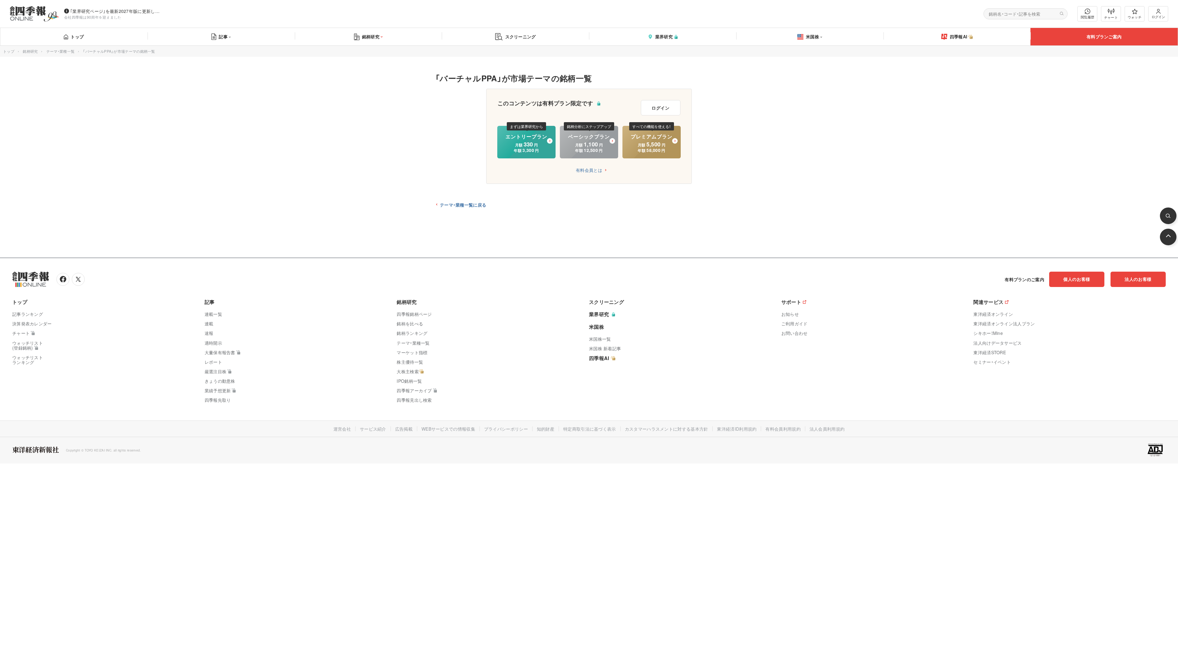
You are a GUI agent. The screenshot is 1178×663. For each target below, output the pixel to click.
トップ (77, 36)
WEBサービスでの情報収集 (448, 429)
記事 (223, 36)
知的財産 (545, 429)
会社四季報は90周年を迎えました (92, 17)
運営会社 (342, 429)
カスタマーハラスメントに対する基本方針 (666, 429)
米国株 (812, 36)
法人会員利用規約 (827, 429)
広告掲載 (404, 429)
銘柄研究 (370, 36)
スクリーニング (520, 36)
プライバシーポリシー (506, 429)
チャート (1111, 17)
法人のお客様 (1138, 279)
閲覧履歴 (1087, 16)
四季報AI (959, 36)
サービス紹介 (373, 429)
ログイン (1158, 16)
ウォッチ (1134, 16)
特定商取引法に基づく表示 (589, 429)
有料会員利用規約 (782, 429)
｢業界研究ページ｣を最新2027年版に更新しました (116, 11)
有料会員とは (589, 170)
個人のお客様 (1076, 279)
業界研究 (664, 36)
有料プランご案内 (1104, 36)
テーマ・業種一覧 (60, 51)
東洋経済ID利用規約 (736, 429)
